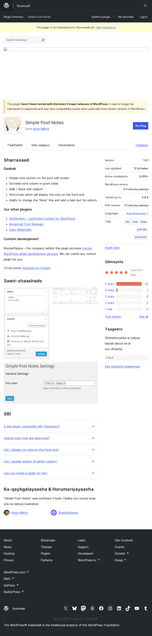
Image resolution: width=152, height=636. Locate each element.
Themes (46, 547)
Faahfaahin (15, 145)
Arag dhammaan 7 (137, 213)
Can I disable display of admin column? (30, 461)
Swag (120, 560)
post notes (141, 237)
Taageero (141, 145)
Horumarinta (66, 145)
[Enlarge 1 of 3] (44, 292)
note (135, 221)
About (8, 540)
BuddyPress (14, 592)
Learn (81, 540)
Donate (122, 553)
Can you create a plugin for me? (25, 473)
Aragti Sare (112, 248)
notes (144, 221)
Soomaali (18, 608)
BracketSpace (68, 512)
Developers (85, 553)
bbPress (11, 585)
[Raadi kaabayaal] (43, 40)
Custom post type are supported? (27, 438)
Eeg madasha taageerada (122, 366)
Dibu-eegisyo (40, 145)
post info (142, 229)
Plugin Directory (13, 16)
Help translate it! (106, 27)
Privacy (9, 560)
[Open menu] (146, 5)
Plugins (45, 553)
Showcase (48, 540)
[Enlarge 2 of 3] (93, 292)
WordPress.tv (89, 560)
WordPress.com (16, 572)
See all (143, 316)
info (127, 221)
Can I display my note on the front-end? (31, 450)
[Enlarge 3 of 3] (93, 367)
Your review (113, 316)
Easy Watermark (20, 230)
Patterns (46, 560)
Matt (9, 579)
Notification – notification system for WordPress (42, 218)
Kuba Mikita (41, 129)
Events (119, 547)
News (7, 547)
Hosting (9, 553)
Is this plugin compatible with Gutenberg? (32, 426)
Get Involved (124, 540)
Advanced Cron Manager (26, 224)
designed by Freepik (36, 268)
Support (83, 547)
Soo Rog (140, 125)
